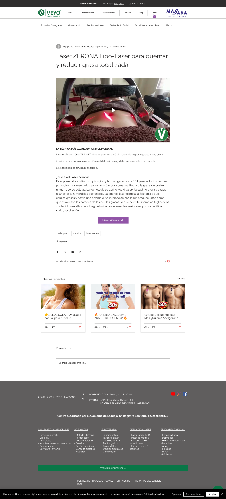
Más (167, 25)
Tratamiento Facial (119, 25)
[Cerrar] (222, 494)
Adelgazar (62, 241)
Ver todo (181, 278)
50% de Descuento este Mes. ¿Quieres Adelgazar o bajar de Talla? (161, 316)
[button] (154, 16)
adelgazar (63, 233)
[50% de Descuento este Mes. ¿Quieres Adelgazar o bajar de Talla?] (163, 296)
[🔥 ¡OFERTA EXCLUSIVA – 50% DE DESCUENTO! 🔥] (113, 296)
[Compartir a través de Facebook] (57, 251)
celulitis (77, 233)
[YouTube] (173, 394)
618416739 (119, 3)
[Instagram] (179, 394)
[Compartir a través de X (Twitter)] (65, 251)
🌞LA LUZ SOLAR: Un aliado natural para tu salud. (63, 316)
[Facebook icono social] (185, 394)
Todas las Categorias (51, 25)
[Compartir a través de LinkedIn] (72, 251)
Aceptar (212, 494)
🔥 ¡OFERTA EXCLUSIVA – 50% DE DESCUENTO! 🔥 (111, 316)
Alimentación (74, 25)
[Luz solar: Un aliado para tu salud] (63, 296)
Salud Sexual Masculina (147, 25)
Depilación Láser (95, 25)
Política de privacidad (154, 494)
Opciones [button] (176, 494)
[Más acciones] (168, 46)
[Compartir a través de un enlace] (80, 251)
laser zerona (92, 233)
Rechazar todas (193, 494)
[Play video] (113, 110)
